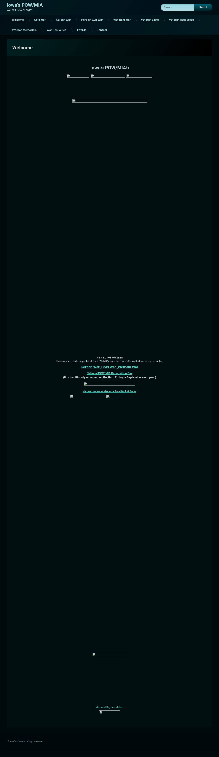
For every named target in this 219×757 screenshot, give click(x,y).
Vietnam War (128, 367)
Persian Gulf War (92, 19)
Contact (102, 30)
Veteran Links (150, 19)
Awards (81, 30)
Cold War (40, 19)
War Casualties (56, 30)
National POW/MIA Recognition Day (109, 373)
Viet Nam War (122, 19)
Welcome (18, 19)
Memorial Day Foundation (109, 707)
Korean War (63, 19)
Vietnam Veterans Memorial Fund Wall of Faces (109, 391)
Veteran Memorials (24, 30)
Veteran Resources (181, 19)
